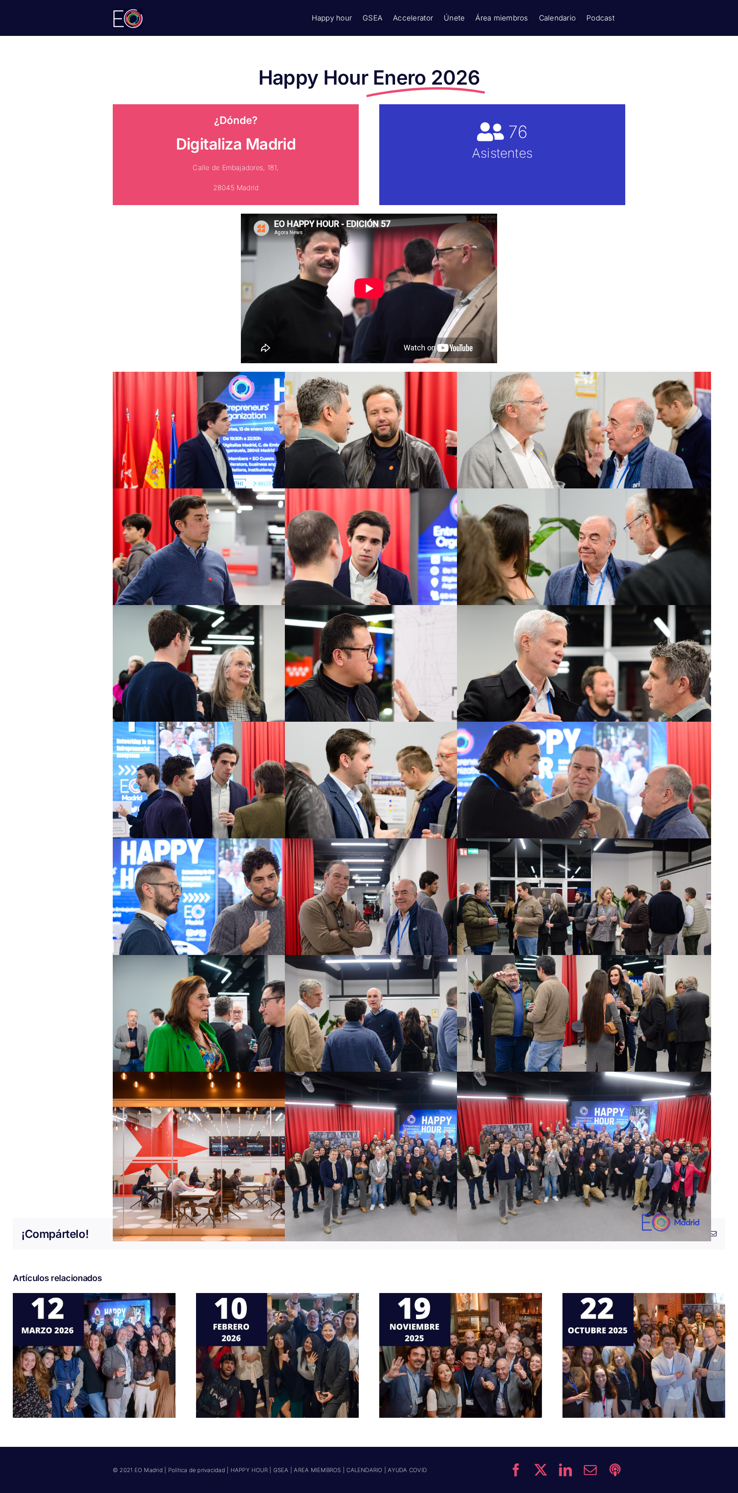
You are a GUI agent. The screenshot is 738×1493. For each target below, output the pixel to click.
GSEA (281, 1470)
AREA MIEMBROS (317, 1470)
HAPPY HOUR (249, 1470)
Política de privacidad (196, 1470)
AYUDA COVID (407, 1470)
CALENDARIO (364, 1470)
